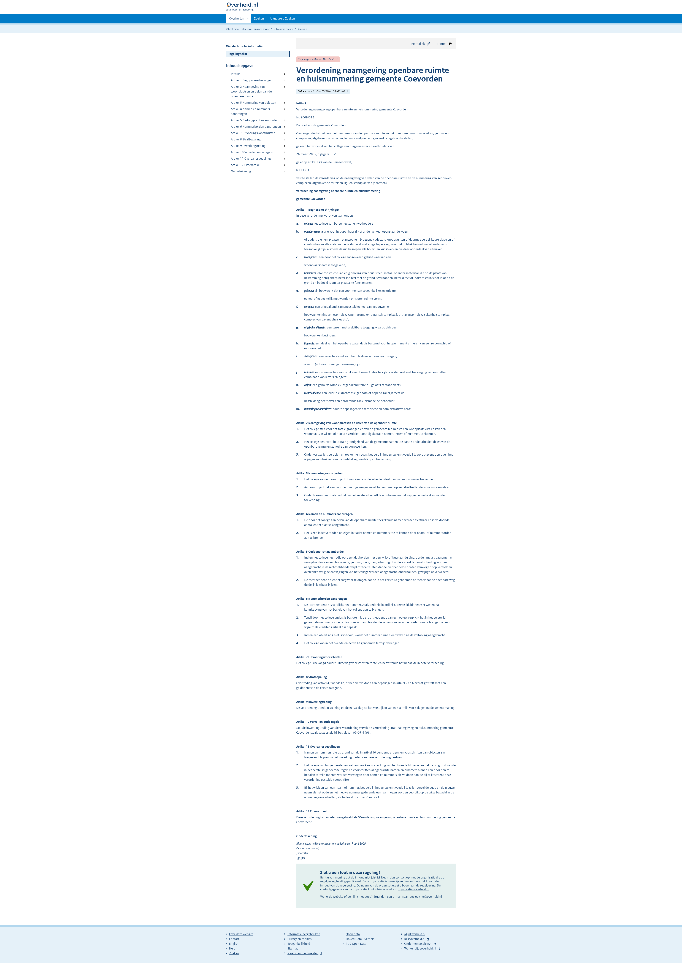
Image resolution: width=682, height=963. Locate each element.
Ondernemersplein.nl (418, 944)
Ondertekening (241, 171)
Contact (234, 939)
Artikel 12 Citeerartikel (245, 165)
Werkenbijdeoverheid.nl (420, 948)
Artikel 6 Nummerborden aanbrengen (256, 127)
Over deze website (241, 934)
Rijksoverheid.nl (414, 939)
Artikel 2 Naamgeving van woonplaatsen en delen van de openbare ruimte (251, 91)
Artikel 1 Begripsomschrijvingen (251, 80)
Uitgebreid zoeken (283, 29)
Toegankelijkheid (299, 944)
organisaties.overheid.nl (413, 889)
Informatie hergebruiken (304, 934)
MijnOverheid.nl (414, 934)
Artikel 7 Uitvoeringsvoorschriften (253, 133)
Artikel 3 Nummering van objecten (253, 103)
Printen (441, 44)
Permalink (418, 44)
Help (232, 948)
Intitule (235, 74)
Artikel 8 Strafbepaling (246, 139)
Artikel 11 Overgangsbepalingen (252, 158)
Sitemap (293, 948)
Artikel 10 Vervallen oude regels (251, 152)
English (234, 944)
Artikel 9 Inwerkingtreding (248, 146)
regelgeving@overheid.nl (425, 897)
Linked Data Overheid (360, 939)
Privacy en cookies (300, 939)
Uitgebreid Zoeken (282, 18)
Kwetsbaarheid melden (303, 953)
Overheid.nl (236, 20)
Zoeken (259, 18)
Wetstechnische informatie (244, 46)
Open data (353, 934)
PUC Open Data (356, 944)
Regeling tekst (237, 54)
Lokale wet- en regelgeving (255, 29)
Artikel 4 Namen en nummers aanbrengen (250, 111)
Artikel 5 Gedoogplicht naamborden (254, 120)
